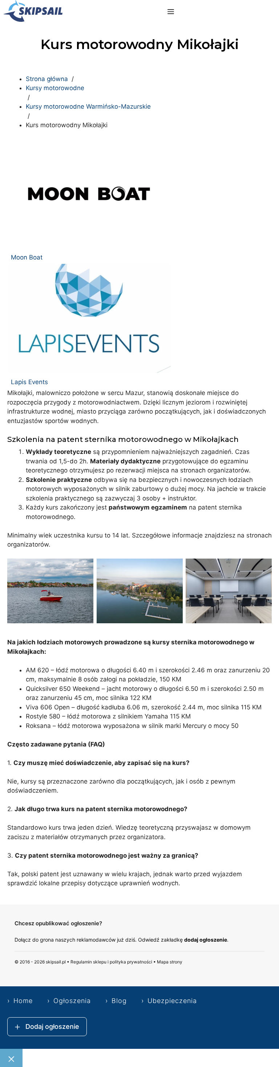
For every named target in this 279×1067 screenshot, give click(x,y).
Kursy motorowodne (55, 88)
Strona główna (47, 78)
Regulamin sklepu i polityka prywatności (111, 962)
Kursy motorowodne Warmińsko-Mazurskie (88, 106)
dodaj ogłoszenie (205, 940)
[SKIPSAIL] (33, 12)
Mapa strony (169, 962)
